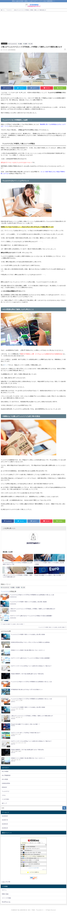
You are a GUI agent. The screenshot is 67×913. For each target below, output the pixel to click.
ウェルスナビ (4, 43)
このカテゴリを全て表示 (33, 867)
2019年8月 (5, 816)
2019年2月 (5, 828)
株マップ (5, 365)
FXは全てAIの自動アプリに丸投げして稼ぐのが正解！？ (13, 624)
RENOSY (4, 787)
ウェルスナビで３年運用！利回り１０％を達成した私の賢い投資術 (51, 627)
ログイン (4, 890)
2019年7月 (5, 820)
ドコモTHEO (5, 799)
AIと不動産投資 (6, 775)
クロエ (4, 795)
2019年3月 (5, 824)
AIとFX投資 (5, 771)
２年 (31, 43)
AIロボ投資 (5, 779)
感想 (21, 43)
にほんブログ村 (6, 881)
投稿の (5, 894)
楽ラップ (4, 803)
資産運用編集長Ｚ (33, 543)
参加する (44, 869)
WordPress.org (6, 902)
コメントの (6, 897)
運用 (26, 43)
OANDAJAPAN (6, 783)
